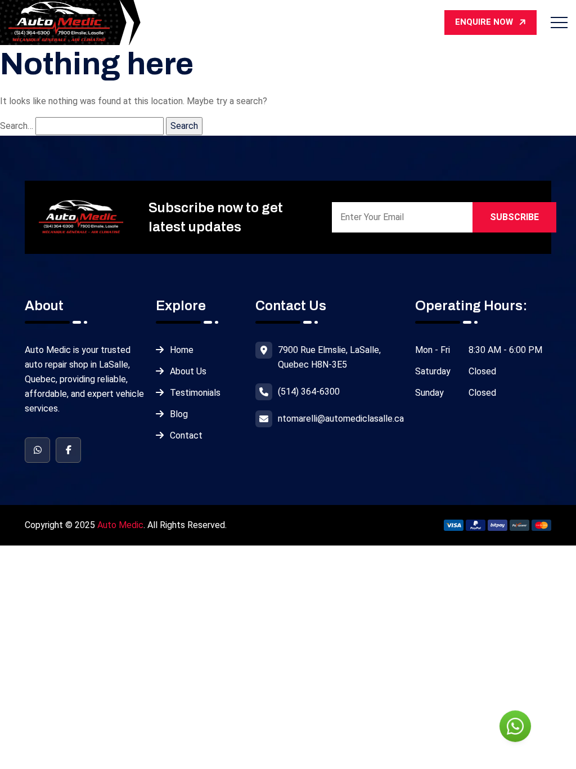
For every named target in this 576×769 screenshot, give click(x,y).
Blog (179, 414)
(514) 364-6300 (309, 391)
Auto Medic (120, 525)
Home (182, 350)
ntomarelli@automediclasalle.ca (341, 418)
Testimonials (195, 392)
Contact (186, 435)
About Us (188, 371)
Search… (16, 125)
